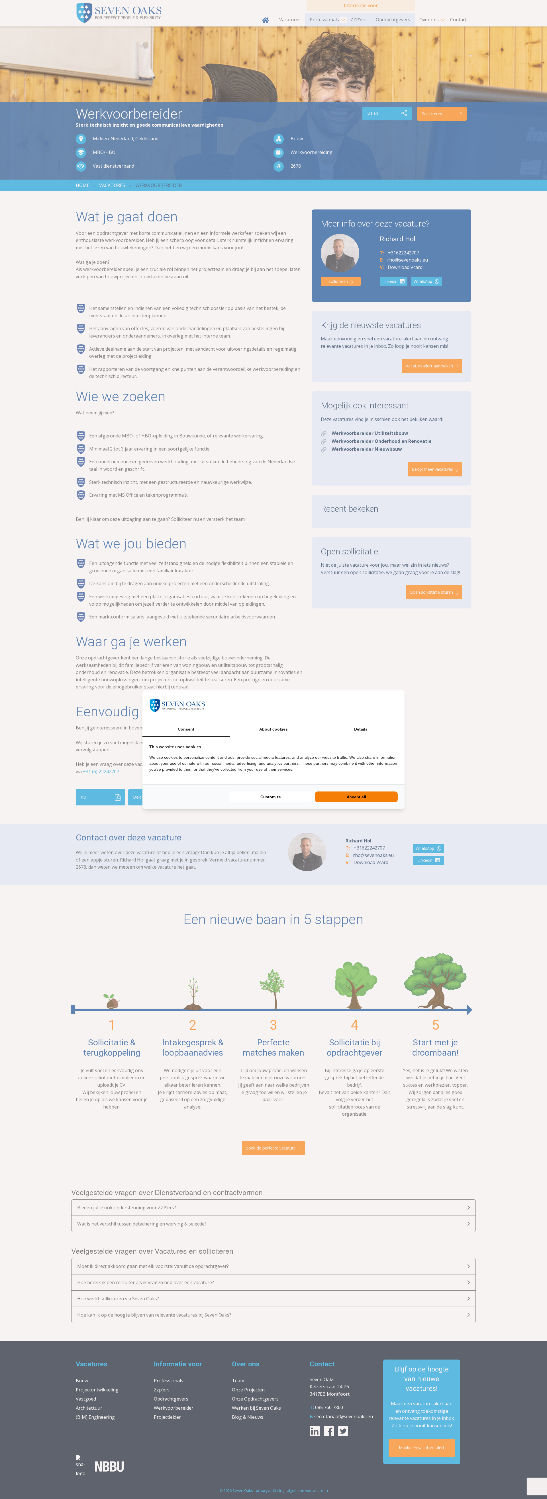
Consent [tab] (186, 729)
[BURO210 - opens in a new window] (376, 706)
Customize (270, 797)
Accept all (356, 797)
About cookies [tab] (273, 729)
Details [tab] (361, 729)
